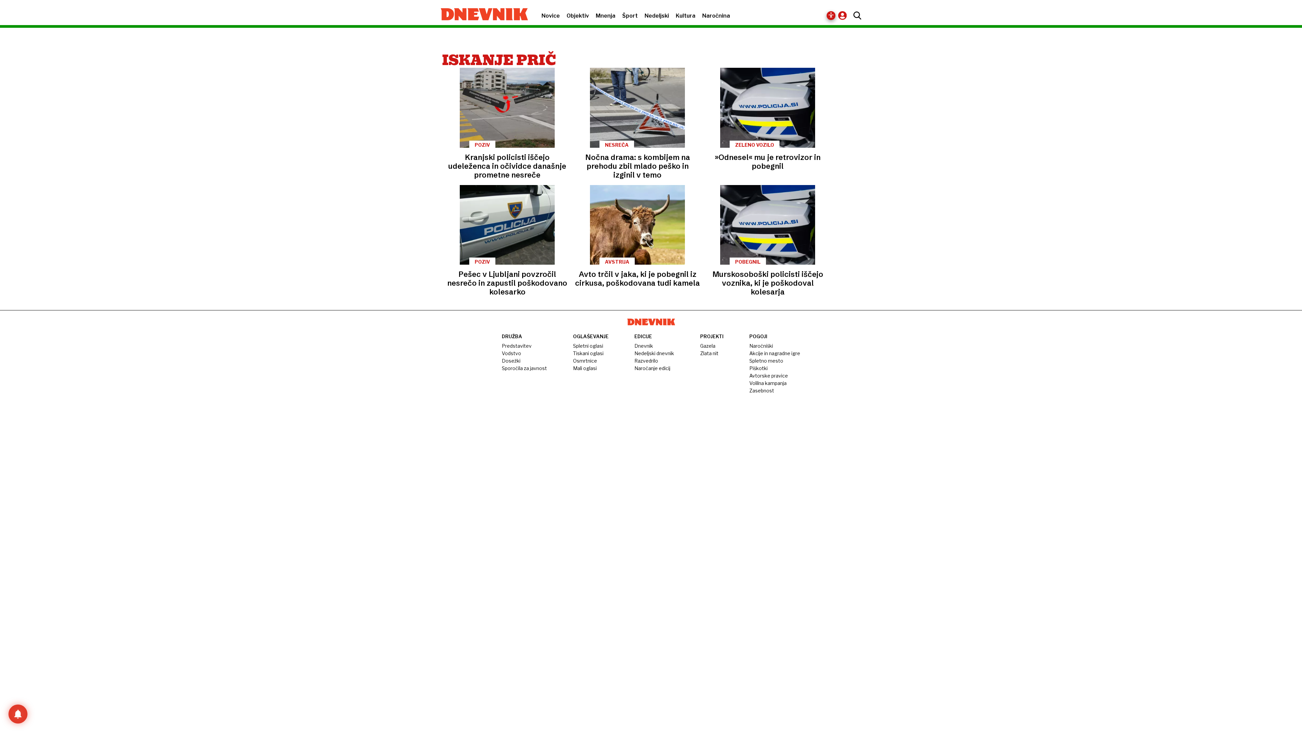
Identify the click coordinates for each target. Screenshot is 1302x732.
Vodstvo (511, 353)
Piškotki (758, 368)
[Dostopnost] (831, 15)
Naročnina (716, 16)
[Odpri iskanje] (855, 16)
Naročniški (761, 346)
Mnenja (605, 16)
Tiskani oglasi (588, 353)
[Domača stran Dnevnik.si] (481, 15)
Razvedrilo (646, 361)
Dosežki (511, 361)
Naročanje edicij (652, 368)
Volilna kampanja (768, 383)
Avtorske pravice (768, 376)
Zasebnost (761, 390)
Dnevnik (643, 346)
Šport (630, 16)
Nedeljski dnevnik (654, 353)
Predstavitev (517, 346)
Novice (550, 16)
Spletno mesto (766, 361)
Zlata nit (709, 353)
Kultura (685, 16)
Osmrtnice (585, 361)
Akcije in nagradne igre (774, 353)
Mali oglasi (585, 368)
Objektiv (578, 16)
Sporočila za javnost (524, 368)
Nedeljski (657, 16)
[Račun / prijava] (844, 15)
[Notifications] (17, 714)
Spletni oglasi (588, 346)
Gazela (707, 346)
